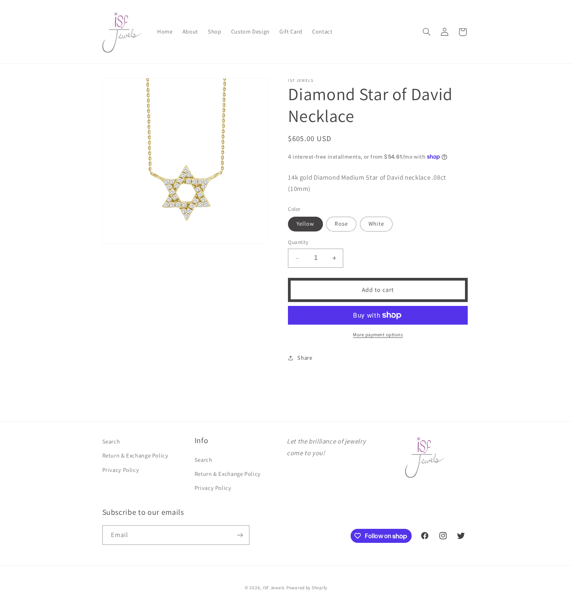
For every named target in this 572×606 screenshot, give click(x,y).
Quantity (298, 242)
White (376, 223)
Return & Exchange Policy (135, 455)
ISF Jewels (274, 587)
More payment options (378, 334)
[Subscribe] (240, 534)
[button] (426, 32)
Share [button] (304, 357)
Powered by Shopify (306, 587)
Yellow (305, 223)
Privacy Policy (120, 469)
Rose (341, 223)
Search (111, 441)
